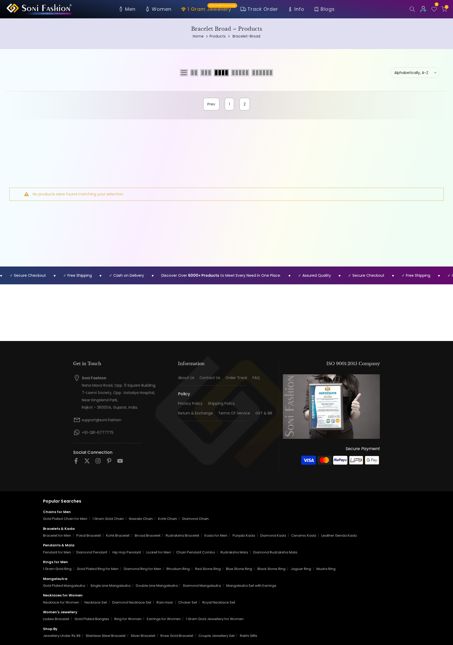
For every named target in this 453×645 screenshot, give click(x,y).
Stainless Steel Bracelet (106, 635)
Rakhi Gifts (248, 635)
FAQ (256, 377)
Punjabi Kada (244, 535)
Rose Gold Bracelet (176, 635)
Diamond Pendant (91, 552)
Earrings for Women (164, 618)
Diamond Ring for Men (142, 568)
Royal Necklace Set (218, 602)
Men (130, 9)
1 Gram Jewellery (211, 8)
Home (198, 36)
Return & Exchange (195, 413)
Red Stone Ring (208, 568)
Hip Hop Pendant (126, 552)
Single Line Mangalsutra (110, 585)
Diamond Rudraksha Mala (275, 552)
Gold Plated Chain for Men (65, 518)
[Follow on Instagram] (98, 462)
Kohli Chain (167, 518)
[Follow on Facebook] (76, 462)
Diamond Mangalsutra (202, 585)
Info (299, 9)
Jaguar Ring (301, 568)
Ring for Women (128, 618)
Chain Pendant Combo (195, 552)
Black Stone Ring (271, 568)
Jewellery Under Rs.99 (61, 635)
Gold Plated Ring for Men (97, 568)
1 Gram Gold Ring (57, 568)
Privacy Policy (190, 403)
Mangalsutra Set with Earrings (251, 585)
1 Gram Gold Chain (108, 518)
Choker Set (187, 602)
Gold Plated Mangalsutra (64, 585)
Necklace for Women (61, 602)
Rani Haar (165, 602)
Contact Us (209, 377)
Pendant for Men (57, 552)
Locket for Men (158, 552)
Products (217, 36)
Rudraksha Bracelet (182, 535)
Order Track (236, 377)
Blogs (328, 9)
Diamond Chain (195, 518)
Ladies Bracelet (56, 618)
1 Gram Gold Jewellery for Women (215, 618)
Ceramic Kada (303, 535)
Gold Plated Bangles (91, 618)
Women (161, 9)
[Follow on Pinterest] (109, 462)
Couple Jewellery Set (216, 635)
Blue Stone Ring (239, 568)
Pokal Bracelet (88, 535)
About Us (186, 377)
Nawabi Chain (141, 518)
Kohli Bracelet (118, 535)
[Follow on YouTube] (120, 462)
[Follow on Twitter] (87, 462)
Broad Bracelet (147, 535)
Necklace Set (95, 602)
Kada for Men (215, 535)
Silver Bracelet (143, 635)
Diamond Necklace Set (131, 602)
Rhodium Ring (178, 568)
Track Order (262, 9)
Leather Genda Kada (339, 535)
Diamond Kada (273, 535)
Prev (211, 104)
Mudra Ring (326, 568)
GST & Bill (263, 413)
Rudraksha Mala (234, 552)
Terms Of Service (234, 413)
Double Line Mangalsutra (157, 585)
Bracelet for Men (57, 535)
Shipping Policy (221, 403)
